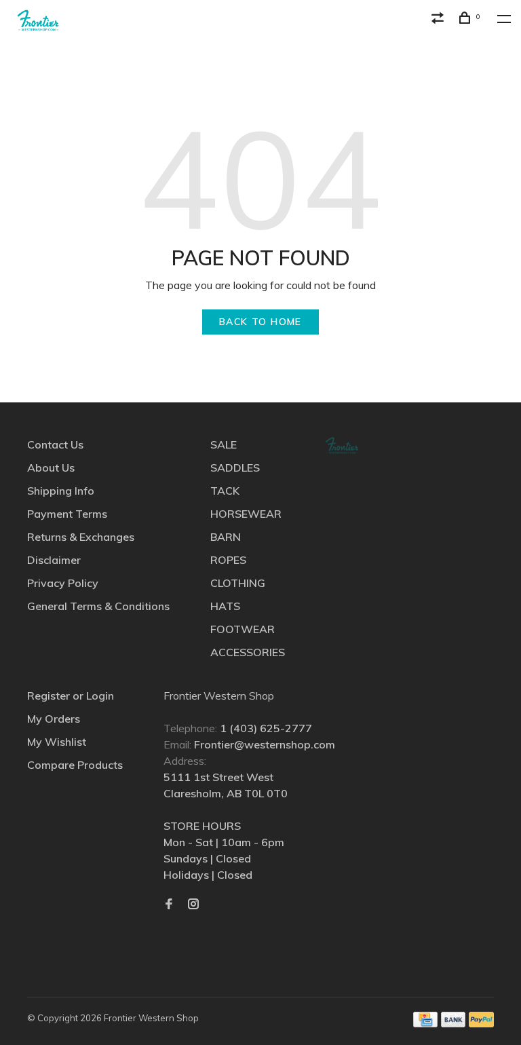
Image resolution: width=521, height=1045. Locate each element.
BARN (225, 537)
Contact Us (55, 444)
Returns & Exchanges (80, 537)
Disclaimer (54, 560)
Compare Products (75, 765)
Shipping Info (60, 490)
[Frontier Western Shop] (342, 445)
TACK (224, 490)
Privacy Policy (62, 583)
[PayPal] (481, 1023)
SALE (223, 444)
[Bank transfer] (453, 1023)
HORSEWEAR (246, 513)
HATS (225, 606)
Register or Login (70, 695)
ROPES (228, 560)
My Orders (53, 718)
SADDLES (235, 467)
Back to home (260, 322)
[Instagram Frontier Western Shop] (193, 904)
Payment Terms (67, 513)
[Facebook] (168, 904)
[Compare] (439, 20)
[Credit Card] (425, 1023)
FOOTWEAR (242, 629)
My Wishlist (56, 741)
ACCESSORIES (247, 652)
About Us (51, 467)
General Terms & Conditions (98, 606)
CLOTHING (237, 583)
